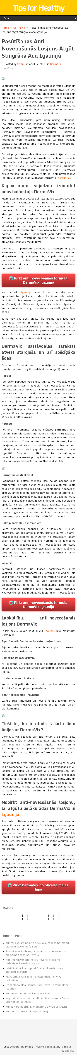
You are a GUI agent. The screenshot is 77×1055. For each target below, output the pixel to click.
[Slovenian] (51, 919)
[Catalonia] (9, 922)
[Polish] (40, 915)
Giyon (20, 64)
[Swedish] (56, 919)
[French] (19, 919)
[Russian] (45, 919)
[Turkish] (61, 915)
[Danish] (9, 919)
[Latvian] (25, 919)
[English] (4, 915)
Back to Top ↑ (68, 1051)
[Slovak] (51, 915)
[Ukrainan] (66, 919)
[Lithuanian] (30, 915)
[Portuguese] (40, 919)
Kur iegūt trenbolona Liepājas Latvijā (28, 993)
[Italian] (25, 915)
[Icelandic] (14, 922)
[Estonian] (14, 919)
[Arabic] (4, 922)
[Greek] (61, 919)
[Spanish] (19, 915)
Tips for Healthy (38, 7)
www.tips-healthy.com (21, 1047)
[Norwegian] (35, 919)
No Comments (12, 68)
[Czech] (14, 915)
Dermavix (19, 27)
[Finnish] (56, 915)
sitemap (66, 1047)
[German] (9, 915)
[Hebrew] (66, 915)
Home (5, 27)
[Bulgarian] (4, 919)
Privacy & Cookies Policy (48, 1047)
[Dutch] (35, 915)
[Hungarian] (30, 919)
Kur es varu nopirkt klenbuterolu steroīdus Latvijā (36, 1006)
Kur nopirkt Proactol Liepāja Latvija (27, 1011)
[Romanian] (45, 915)
